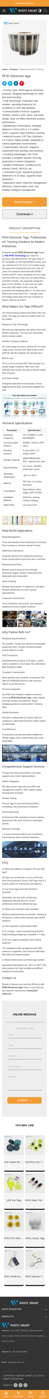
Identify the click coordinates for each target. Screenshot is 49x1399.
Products (14, 69)
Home (5, 69)
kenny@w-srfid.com (24, 3)
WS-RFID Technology (15, 256)
